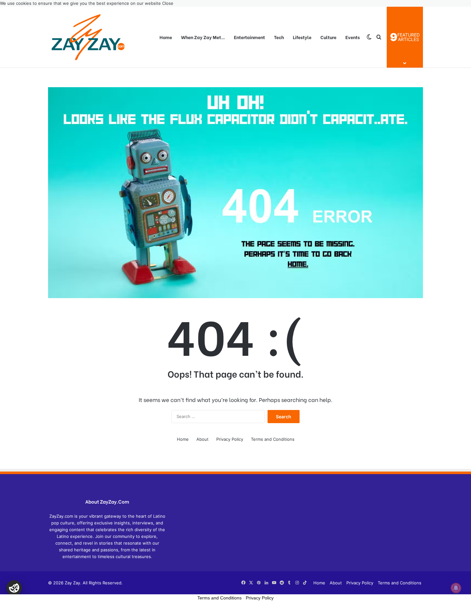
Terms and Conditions (272, 439)
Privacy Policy (229, 439)
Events (352, 37)
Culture (328, 37)
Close (167, 3)
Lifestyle (302, 37)
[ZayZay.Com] (88, 37)
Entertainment (249, 37)
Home (166, 37)
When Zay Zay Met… (203, 37)
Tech (279, 37)
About (202, 439)
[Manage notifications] (456, 588)
